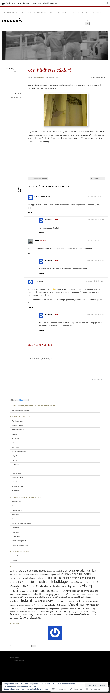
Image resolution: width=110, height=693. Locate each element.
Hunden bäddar (17, 510)
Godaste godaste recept (52, 586)
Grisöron (15, 519)
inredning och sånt (16, 97)
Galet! (25, 586)
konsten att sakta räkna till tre (70, 597)
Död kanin (15, 527)
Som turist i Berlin (79, 13)
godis (72, 586)
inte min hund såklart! (24, 594)
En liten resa (54, 577)
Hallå (14, 590)
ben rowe (15, 469)
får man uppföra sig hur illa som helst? (82, 582)
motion (50, 605)
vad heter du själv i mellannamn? (46, 614)
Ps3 (75, 609)
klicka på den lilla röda (32, 597)
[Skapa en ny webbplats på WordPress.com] (55, 3)
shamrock (15, 464)
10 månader (16, 536)
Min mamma (41, 605)
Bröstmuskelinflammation (20, 410)
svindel (14, 560)
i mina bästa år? (60, 591)
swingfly (12, 611)
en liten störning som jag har (79, 577)
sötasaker (15, 482)
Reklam (81, 608)
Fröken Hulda (39, 196)
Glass (33, 587)
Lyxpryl (83, 601)
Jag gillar (61, 13)
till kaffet (35, 611)
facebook (15, 556)
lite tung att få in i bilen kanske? (67, 601)
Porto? (71, 609)
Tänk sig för (94, 611)
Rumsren (15, 506)
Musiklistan (76, 605)
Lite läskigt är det (42, 600)
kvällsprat (87, 597)
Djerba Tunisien (10, 13)
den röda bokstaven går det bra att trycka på (40, 575)
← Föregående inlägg (38, 178)
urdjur (32, 614)
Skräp (88, 608)
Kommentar (97, 379)
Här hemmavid (43, 590)
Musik (57, 604)
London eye (97, 13)
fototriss (37, 582)
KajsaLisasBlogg (17, 425)
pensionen (65, 609)
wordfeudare (15, 618)
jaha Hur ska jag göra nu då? (51, 594)
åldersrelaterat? (31, 617)
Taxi (17, 611)
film (20, 582)
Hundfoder (15, 514)
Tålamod (15, 614)
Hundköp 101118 (17, 501)
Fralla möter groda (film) (20, 545)
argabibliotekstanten (19, 451)
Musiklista (64, 605)
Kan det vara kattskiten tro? (21, 523)
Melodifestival (24, 605)
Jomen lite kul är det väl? (79, 594)
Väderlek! (85, 614)
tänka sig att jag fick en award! (75, 611)
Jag (51, 13)
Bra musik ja (41, 570)
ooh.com (15, 443)
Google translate (17, 486)
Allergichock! (14, 571)
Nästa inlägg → (97, 178)
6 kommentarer (99, 77)
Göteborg (84, 586)
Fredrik (14, 460)
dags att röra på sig (55, 571)
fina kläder (26, 582)
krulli (36, 281)
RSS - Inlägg (14, 657)
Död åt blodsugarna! (19, 541)
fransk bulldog (54, 582)
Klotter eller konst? (50, 597)
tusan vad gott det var (50, 611)
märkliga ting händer (34, 609)
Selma (36, 240)
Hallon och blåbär (18, 429)
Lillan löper (15, 532)
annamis (12, 20)
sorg (93, 609)
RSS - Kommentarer (17, 660)
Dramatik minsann (18, 578)
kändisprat (15, 601)
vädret (93, 614)
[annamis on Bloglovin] (19, 401)
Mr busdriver (16, 438)
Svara (30, 212)
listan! (26, 600)
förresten (15, 586)
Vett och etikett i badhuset (69, 614)
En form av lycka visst (36, 578)
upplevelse (24, 614)
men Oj (32, 605)
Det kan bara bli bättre (75, 574)
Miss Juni (15, 434)
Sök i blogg (15, 447)
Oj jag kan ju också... (52, 609)
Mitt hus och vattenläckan (34, 13)
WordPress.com (17, 421)
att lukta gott (26, 570)
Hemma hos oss (26, 591)
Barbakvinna (16, 491)
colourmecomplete (18, 477)
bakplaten (15, 456)
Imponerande (75, 590)
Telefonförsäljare (25, 611)
